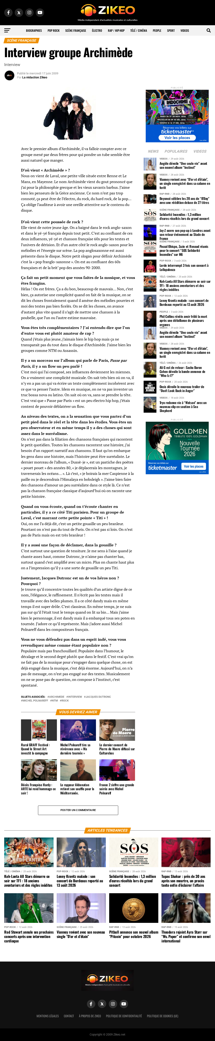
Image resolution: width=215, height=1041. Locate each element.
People (157, 30)
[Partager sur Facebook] (9, 150)
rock (65, 700)
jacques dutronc (98, 697)
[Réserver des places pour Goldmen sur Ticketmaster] (177, 446)
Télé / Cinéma (138, 30)
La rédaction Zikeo (34, 77)
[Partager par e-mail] (9, 180)
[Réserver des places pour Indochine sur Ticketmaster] (177, 114)
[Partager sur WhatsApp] (9, 160)
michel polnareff (35, 700)
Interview (75, 697)
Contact (69, 1016)
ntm (55, 700)
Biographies (34, 30)
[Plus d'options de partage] (9, 190)
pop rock (53, 30)
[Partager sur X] (9, 170)
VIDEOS (185, 30)
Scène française (75, 30)
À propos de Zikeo (90, 1016)
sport (171, 30)
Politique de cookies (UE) (162, 1016)
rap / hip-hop (116, 30)
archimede (56, 697)
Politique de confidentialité (124, 1016)
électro (97, 30)
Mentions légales (48, 1016)
